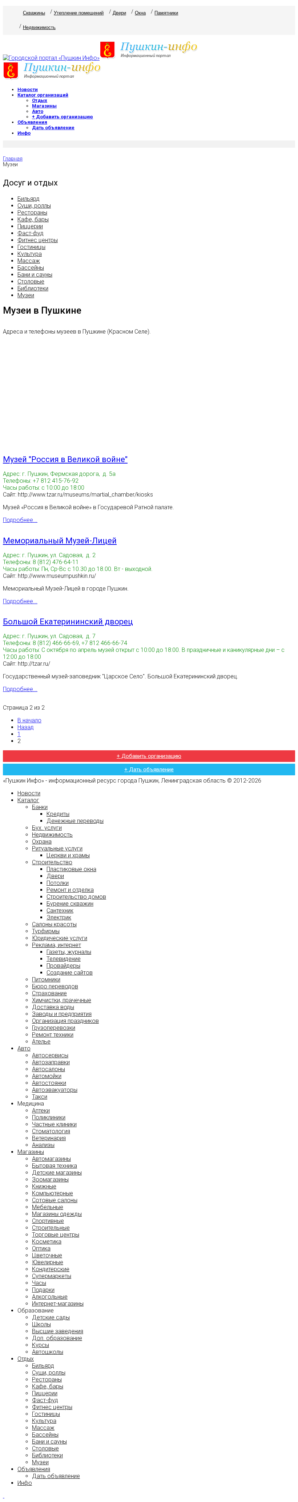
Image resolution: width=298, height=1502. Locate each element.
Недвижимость (39, 27)
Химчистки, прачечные (61, 1000)
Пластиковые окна (71, 869)
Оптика (41, 1248)
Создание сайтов (70, 972)
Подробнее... (20, 520)
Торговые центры (55, 1234)
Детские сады (51, 1317)
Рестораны (32, 212)
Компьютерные (52, 1193)
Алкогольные (50, 1296)
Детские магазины (57, 1172)
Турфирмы (46, 931)
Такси (39, 1096)
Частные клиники (54, 1124)
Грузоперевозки (53, 1027)
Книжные (44, 1186)
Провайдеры (63, 965)
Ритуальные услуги (57, 848)
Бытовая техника (54, 1165)
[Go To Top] (3, 1495)
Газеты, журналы (69, 951)
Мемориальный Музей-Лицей (60, 540)
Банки (40, 807)
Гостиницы (31, 247)
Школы (41, 1324)
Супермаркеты (51, 1276)
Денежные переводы (75, 820)
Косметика (46, 1241)
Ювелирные (47, 1262)
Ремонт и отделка (70, 889)
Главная (13, 159)
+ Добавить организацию (62, 116)
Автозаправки (51, 1062)
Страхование (49, 993)
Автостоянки (49, 1082)
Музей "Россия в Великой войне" (65, 459)
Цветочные (47, 1255)
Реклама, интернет (56, 945)
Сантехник (60, 910)
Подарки (43, 1289)
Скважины (34, 13)
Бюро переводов (55, 986)
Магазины (44, 106)
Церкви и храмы (68, 855)
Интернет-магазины (58, 1303)
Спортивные (48, 1220)
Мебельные (47, 1207)
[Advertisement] (149, 391)
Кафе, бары (33, 219)
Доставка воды (53, 1007)
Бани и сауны (34, 274)
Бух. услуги (47, 827)
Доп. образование (57, 1338)
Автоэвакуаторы (54, 1089)
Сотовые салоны (54, 1200)
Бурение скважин (70, 903)
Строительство (52, 862)
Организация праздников (65, 1020)
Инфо (24, 133)
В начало (29, 720)
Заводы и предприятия (62, 1014)
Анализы (43, 1145)
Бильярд (28, 198)
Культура (29, 253)
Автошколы (47, 1351)
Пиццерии (30, 226)
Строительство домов (76, 896)
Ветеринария (49, 1138)
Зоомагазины (50, 1179)
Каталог (28, 800)
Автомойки (46, 1076)
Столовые (30, 281)
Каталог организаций (42, 95)
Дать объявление (53, 127)
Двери (119, 13)
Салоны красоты (54, 924)
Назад (25, 727)
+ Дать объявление (149, 769)
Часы (39, 1282)
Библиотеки (32, 288)
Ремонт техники (52, 1034)
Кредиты (58, 814)
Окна (140, 13)
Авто (37, 111)
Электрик (59, 917)
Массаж (28, 260)
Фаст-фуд (30, 233)
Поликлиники (48, 1117)
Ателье (41, 1041)
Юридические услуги (59, 938)
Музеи (25, 295)
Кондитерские (50, 1269)
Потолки (58, 882)
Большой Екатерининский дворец (68, 621)
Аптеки (41, 1110)
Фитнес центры (37, 240)
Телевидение (64, 958)
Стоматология (51, 1131)
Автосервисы (50, 1055)
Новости (27, 89)
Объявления (32, 122)
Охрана (42, 841)
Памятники (166, 13)
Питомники (46, 979)
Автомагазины (51, 1158)
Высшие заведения (57, 1331)
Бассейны (30, 267)
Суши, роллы (34, 205)
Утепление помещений (79, 13)
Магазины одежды (57, 1214)
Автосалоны (48, 1069)
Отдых (39, 100)
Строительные (51, 1227)
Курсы (40, 1345)
